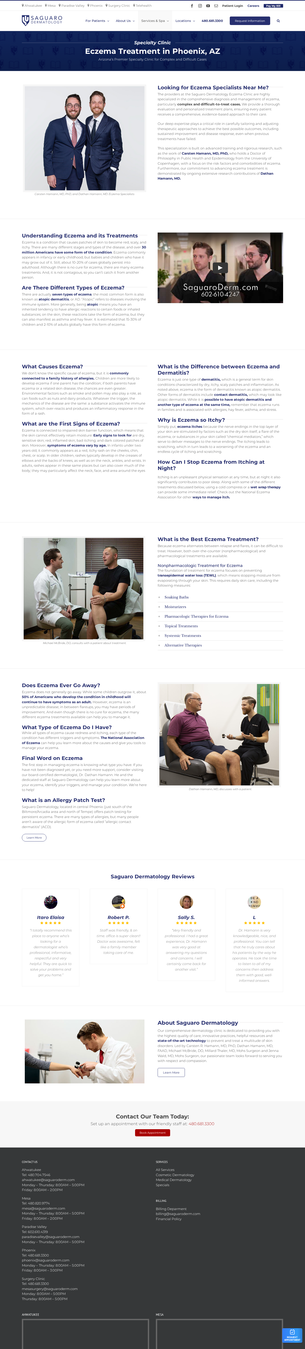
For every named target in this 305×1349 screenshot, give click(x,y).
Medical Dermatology (174, 1174)
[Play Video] (220, 267)
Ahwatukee (33, 6)
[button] (278, 21)
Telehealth (143, 6)
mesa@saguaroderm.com (43, 1203)
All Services (165, 1164)
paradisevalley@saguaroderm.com (50, 1231)
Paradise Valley (72, 6)
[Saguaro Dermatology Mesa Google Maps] (219, 1330)
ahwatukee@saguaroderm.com (48, 1174)
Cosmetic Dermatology (175, 1169)
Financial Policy (169, 1213)
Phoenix (95, 6)
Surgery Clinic (118, 6)
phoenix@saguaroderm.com (45, 1254)
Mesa (51, 6)
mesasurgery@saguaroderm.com (50, 1283)
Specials (162, 1179)
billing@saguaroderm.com (178, 1208)
